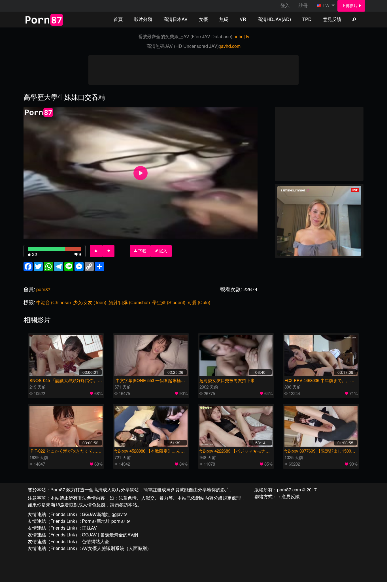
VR (243, 19)
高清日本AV (175, 19)
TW (325, 5)
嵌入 (162, 251)
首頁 (118, 19)
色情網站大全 (95, 541)
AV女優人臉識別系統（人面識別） (116, 548)
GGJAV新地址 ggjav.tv (104, 514)
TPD (307, 19)
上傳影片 (350, 5)
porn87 (43, 289)
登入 (285, 5)
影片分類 (143, 19)
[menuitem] (351, 6)
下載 (141, 251)
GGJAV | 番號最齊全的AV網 (110, 534)
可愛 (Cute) (199, 302)
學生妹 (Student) (168, 302)
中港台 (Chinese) (53, 302)
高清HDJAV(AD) (274, 19)
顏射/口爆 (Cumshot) (129, 302)
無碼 (223, 19)
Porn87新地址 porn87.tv (106, 521)
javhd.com (230, 46)
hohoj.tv (241, 36)
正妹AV (89, 528)
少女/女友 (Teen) (89, 302)
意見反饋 (332, 19)
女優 (203, 19)
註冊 (303, 5)
